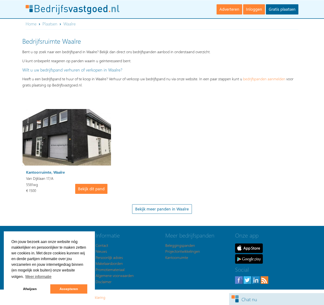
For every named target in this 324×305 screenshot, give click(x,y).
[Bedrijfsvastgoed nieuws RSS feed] (264, 279)
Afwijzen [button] (30, 289)
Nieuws (101, 251)
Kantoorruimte (176, 257)
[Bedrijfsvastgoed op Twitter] (248, 279)
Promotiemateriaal (110, 269)
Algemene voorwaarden (115, 275)
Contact (102, 245)
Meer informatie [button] (38, 277)
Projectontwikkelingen (182, 251)
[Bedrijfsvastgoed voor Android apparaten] (249, 258)
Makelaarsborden (109, 263)
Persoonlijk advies (109, 257)
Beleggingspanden (180, 245)
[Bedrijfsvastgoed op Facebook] (239, 279)
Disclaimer (103, 281)
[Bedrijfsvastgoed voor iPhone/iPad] (249, 247)
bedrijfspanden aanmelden (264, 78)
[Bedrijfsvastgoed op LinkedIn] (256, 279)
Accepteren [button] (69, 289)
